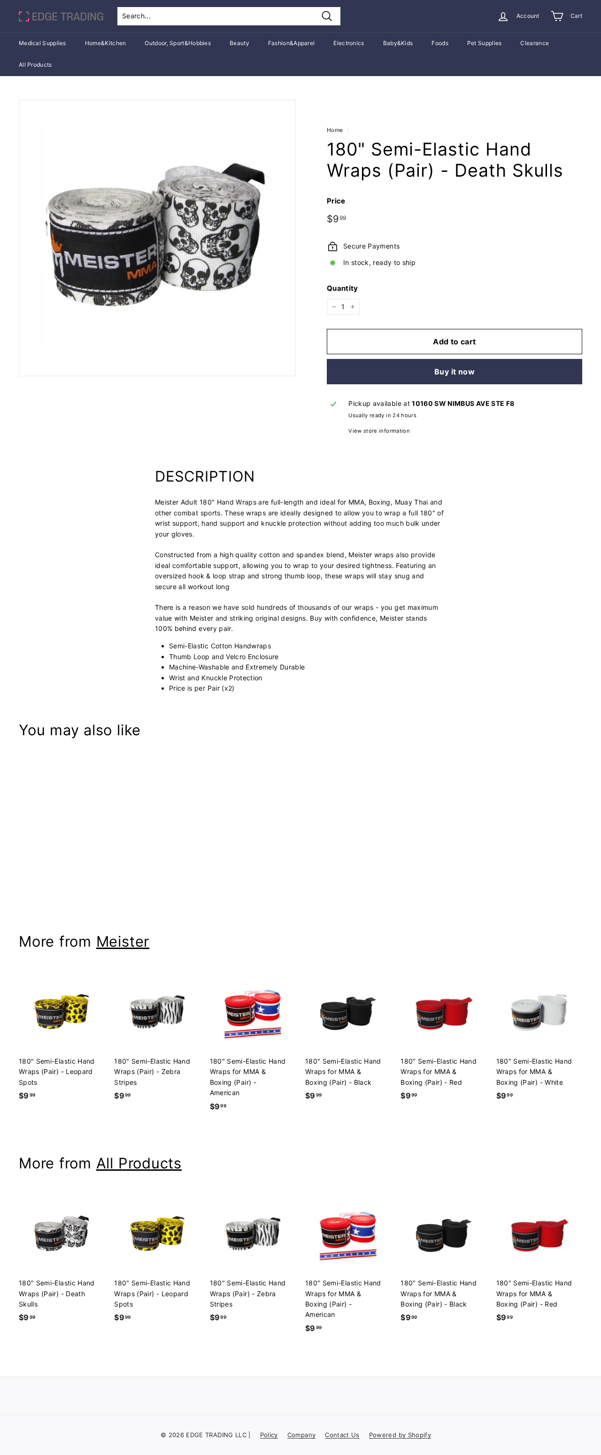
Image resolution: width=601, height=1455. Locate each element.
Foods (439, 43)
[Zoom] (157, 238)
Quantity (342, 288)
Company (301, 1435)
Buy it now (454, 371)
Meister (122, 941)
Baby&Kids (398, 43)
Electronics (348, 43)
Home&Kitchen (105, 43)
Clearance (534, 43)
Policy (269, 1435)
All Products (35, 64)
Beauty (239, 43)
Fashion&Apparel (291, 43)
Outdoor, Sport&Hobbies (178, 43)
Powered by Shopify (400, 1435)
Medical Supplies (42, 43)
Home (335, 129)
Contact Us (342, 1435)
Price (336, 200)
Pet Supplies (484, 43)
